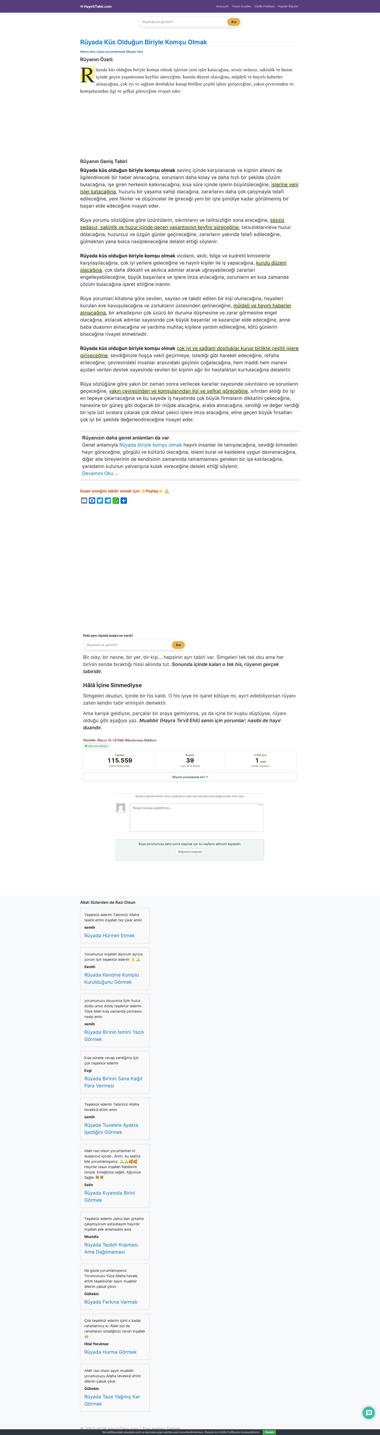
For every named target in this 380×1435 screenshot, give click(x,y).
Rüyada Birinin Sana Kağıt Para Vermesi (113, 1082)
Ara (233, 22)
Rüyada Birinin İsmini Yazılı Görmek (114, 1035)
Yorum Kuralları (241, 6)
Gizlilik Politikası (264, 6)
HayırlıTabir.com (97, 6)
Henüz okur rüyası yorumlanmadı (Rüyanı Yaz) (111, 51)
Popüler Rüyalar (288, 6)
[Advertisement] (190, 129)
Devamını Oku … (100, 473)
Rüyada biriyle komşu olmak (150, 445)
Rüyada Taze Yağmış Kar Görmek (112, 1400)
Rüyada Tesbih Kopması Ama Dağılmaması (111, 1248)
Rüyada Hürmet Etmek (109, 935)
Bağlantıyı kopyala (190, 851)
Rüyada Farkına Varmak (111, 1302)
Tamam (269, 1432)
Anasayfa (222, 6)
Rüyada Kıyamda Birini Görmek (109, 1196)
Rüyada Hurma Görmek (110, 1352)
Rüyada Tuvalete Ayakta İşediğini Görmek (111, 1128)
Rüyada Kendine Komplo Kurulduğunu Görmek (111, 978)
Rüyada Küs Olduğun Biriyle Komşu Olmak (143, 42)
